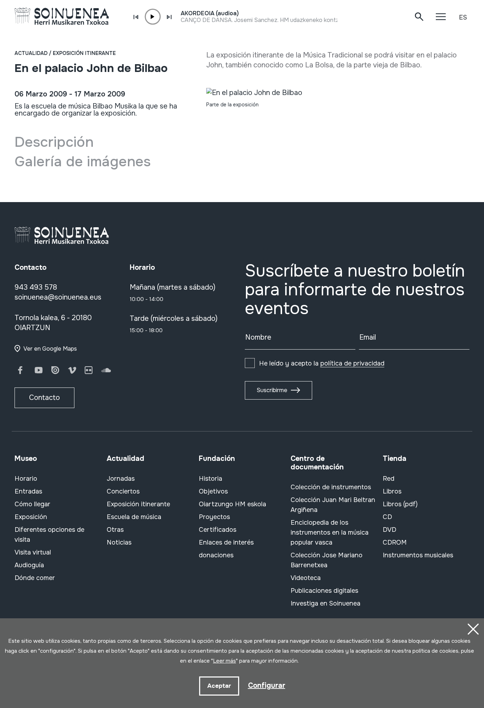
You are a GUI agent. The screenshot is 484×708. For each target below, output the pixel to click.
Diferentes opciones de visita (49, 534)
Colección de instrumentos (331, 487)
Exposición (31, 517)
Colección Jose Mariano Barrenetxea (326, 560)
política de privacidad (352, 363)
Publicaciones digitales (324, 591)
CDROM (395, 542)
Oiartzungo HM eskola (232, 504)
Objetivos (213, 491)
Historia (210, 479)
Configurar (266, 685)
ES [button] (463, 17)
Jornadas (121, 479)
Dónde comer (35, 578)
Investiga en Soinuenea (325, 603)
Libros (392, 491)
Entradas (28, 491)
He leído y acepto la (321, 363)
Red (388, 479)
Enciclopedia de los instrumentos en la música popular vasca (329, 532)
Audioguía (29, 565)
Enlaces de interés (226, 542)
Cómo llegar (32, 504)
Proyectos (214, 517)
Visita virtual (33, 552)
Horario (26, 479)
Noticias (119, 542)
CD (387, 517)
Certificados (217, 530)
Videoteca (306, 578)
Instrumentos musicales (418, 555)
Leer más (224, 660)
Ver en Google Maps (50, 348)
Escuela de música (134, 517)
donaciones (216, 555)
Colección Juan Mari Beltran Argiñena (333, 505)
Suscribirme (272, 390)
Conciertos (123, 491)
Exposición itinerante (84, 53)
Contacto (44, 397)
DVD (389, 530)
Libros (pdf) (400, 504)
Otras (115, 530)
